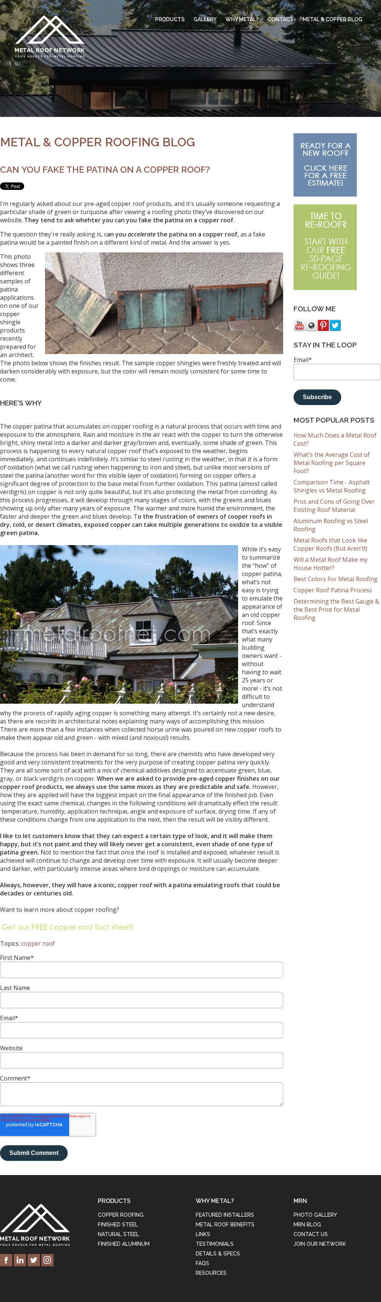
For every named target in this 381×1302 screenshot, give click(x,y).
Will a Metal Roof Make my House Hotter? (331, 564)
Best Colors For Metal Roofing (336, 579)
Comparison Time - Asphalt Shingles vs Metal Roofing (332, 486)
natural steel (118, 1234)
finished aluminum (124, 1244)
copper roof (38, 943)
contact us (311, 1234)
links (203, 1234)
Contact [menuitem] (281, 19)
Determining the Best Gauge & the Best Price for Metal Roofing (336, 609)
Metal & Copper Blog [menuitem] (332, 19)
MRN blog (307, 1225)
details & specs (218, 1254)
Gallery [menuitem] (205, 19)
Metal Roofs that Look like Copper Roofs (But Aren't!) (330, 544)
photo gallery (315, 1215)
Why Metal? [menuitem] (242, 19)
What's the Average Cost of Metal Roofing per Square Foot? (332, 463)
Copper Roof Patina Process (333, 590)
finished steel (118, 1225)
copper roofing (121, 1215)
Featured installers (225, 1215)
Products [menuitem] (170, 19)
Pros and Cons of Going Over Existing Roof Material (334, 505)
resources (211, 1273)
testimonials (215, 1244)
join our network (320, 1244)
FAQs (202, 1263)
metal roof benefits (225, 1225)
